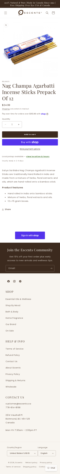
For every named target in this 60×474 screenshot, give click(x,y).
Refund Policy (13, 355)
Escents (19, 462)
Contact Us (11, 361)
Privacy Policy (13, 374)
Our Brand (11, 324)
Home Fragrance (14, 318)
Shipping (6, 109)
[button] (6, 13)
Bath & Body (12, 311)
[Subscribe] (51, 268)
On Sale (10, 330)
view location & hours (38, 156)
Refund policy (31, 462)
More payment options (30, 149)
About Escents (13, 367)
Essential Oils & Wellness (18, 299)
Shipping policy (29, 467)
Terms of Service (15, 348)
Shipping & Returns (15, 380)
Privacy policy (46, 462)
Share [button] (8, 209)
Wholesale (11, 386)
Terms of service (13, 467)
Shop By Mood (13, 305)
